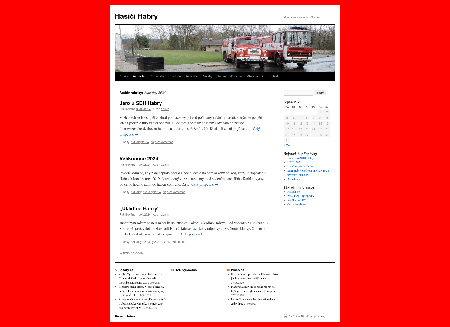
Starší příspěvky (131, 253)
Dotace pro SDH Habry (300, 158)
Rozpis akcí (158, 76)
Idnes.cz (237, 269)
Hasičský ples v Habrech (301, 166)
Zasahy (207, 76)
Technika (191, 76)
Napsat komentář (162, 142)
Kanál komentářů (296, 200)
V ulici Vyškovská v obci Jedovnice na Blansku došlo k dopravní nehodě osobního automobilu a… (140, 278)
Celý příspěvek (204, 184)
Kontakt (273, 76)
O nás (124, 76)
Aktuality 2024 (140, 142)
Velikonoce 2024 (139, 158)
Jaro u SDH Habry (141, 102)
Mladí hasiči (255, 76)
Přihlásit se (293, 191)
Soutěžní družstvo (229, 76)
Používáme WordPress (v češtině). (307, 316)
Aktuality (139, 76)
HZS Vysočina (186, 269)
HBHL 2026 (294, 162)
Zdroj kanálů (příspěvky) (301, 196)
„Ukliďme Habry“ (140, 208)
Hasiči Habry (136, 16)
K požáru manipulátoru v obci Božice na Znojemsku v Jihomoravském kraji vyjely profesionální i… (142, 291)
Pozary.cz (125, 269)
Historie (175, 76)
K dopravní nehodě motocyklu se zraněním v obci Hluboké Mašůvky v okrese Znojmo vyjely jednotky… (142, 303)
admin (165, 109)
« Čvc (287, 145)
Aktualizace (293, 179)
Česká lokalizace (296, 204)
